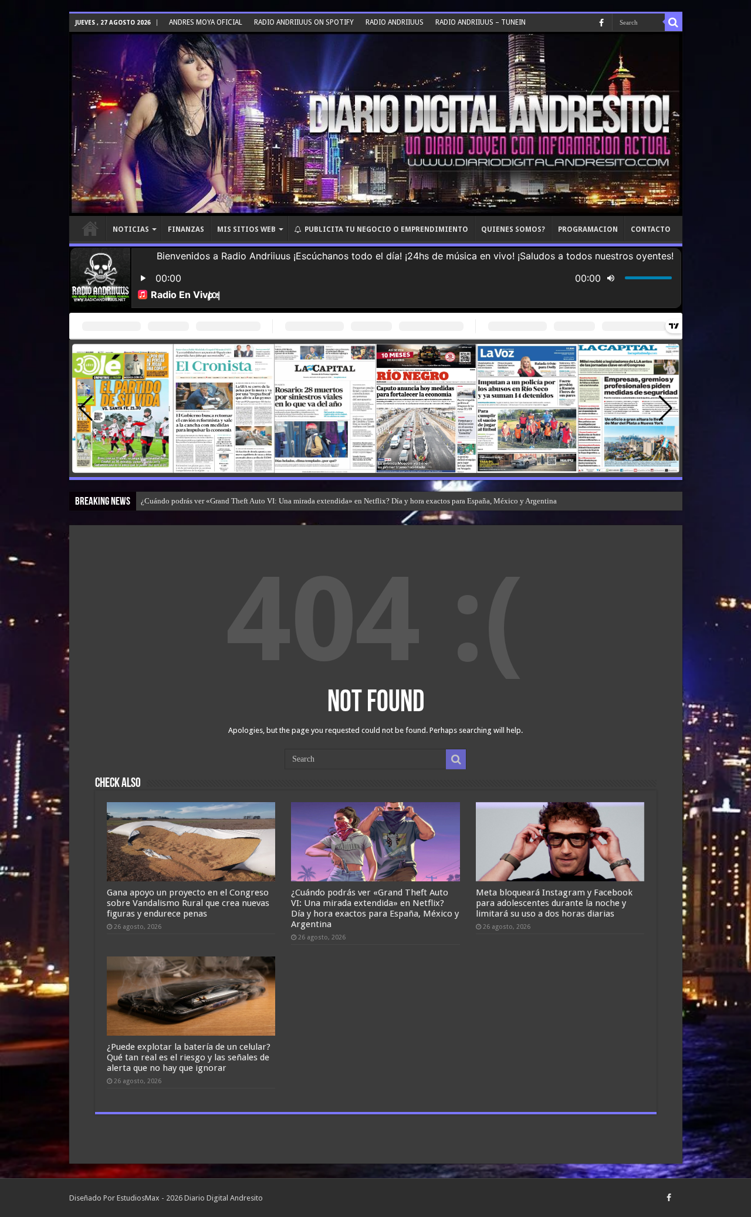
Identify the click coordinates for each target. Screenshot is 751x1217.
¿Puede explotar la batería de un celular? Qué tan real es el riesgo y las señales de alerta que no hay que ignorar (188, 1057)
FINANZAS (186, 229)
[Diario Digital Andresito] (375, 124)
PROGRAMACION (588, 229)
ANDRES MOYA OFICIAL (205, 22)
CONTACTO (651, 229)
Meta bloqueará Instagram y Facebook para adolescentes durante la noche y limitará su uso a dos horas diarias (554, 903)
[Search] (673, 22)
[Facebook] (601, 23)
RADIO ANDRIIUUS (395, 22)
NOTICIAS (131, 229)
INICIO (90, 228)
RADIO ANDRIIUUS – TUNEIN (480, 22)
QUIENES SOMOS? (513, 229)
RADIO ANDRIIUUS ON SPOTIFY (304, 22)
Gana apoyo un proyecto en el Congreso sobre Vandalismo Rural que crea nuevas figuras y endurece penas (188, 903)
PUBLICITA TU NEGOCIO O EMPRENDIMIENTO (386, 229)
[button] (666, 408)
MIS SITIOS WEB (246, 229)
